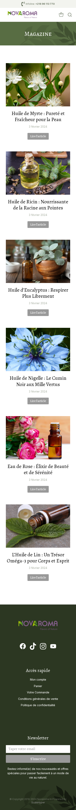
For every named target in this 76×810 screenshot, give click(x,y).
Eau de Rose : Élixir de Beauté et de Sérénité (38, 469)
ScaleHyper (38, 802)
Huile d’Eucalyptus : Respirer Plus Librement (38, 293)
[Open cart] (61, 14)
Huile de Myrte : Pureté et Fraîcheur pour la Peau (38, 116)
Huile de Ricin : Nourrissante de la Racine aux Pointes (38, 204)
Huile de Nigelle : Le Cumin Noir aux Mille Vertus (38, 381)
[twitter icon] (33, 646)
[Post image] (38, 84)
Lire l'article (38, 136)
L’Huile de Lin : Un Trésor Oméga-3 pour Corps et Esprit (38, 557)
